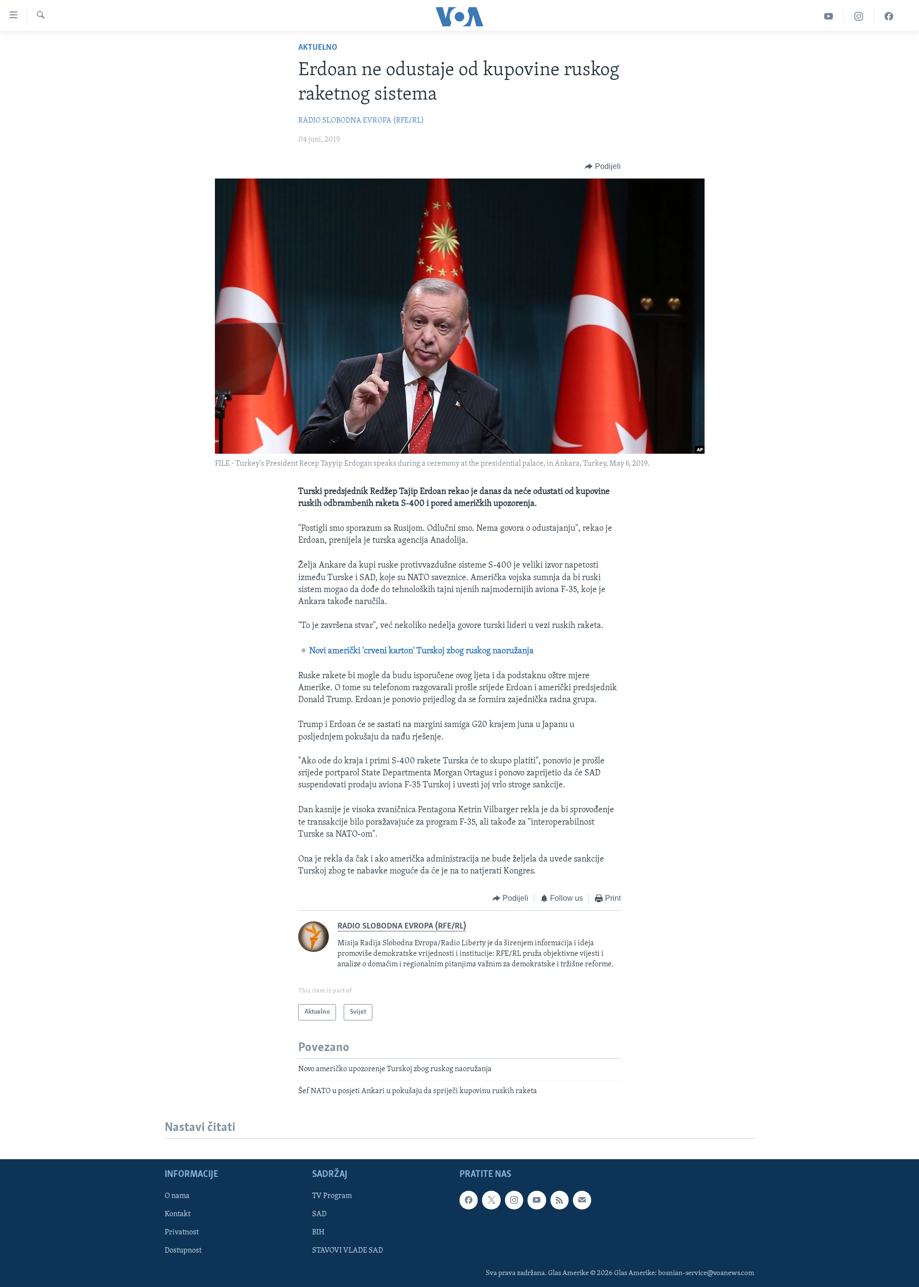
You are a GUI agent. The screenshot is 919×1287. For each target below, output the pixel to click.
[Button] (603, 166)
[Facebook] (889, 16)
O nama (177, 1196)
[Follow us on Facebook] (469, 1200)
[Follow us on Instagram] (514, 1200)
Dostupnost (183, 1250)
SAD (319, 1214)
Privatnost (182, 1232)
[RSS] (559, 1200)
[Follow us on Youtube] (536, 1200)
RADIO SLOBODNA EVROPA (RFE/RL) (361, 120)
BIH (318, 1232)
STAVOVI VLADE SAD (347, 1250)
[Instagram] (859, 16)
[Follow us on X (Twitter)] (491, 1200)
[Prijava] (582, 1200)
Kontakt (178, 1214)
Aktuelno (317, 48)
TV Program (332, 1196)
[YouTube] (829, 16)
